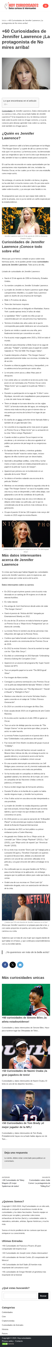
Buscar (43, 1296)
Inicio (4, 20)
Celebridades (7, 1312)
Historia (5, 1329)
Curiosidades (7, 111)
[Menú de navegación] (45, 6)
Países (5, 1333)
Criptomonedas (8, 1321)
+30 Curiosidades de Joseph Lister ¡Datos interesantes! (25, 1253)
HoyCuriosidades (29, 1206)
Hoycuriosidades (24, 1338)
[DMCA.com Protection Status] (8, 1344)
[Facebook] (5, 965)
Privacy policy (8, 1341)
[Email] (20, 965)
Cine (4, 1316)
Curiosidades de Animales (12, 1325)
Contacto (19, 1341)
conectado (27, 1158)
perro (20, 420)
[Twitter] (12, 965)
